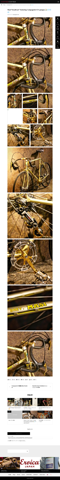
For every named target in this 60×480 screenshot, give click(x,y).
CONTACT (35, 474)
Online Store (42, 474)
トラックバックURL (10, 436)
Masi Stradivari (41, 411)
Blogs (14, 474)
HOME (9, 474)
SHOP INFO (29, 474)
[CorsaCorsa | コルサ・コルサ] (8, 2)
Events (23, 474)
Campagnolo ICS (16, 14)
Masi (9, 411)
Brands (18, 474)
